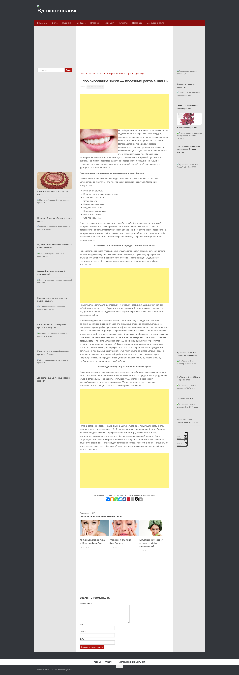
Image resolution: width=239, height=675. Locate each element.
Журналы (123, 23)
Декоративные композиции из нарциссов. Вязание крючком (188, 149)
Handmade (81, 23)
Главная (97, 662)
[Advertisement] (124, 46)
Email (82, 632)
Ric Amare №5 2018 (185, 399)
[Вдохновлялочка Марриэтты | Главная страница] (56, 10)
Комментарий (86, 603)
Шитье (55, 23)
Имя (82, 625)
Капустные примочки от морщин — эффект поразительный (151, 543)
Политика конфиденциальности (131, 662)
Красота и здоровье (108, 73)
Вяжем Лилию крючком (187, 127)
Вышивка (66, 23)
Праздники (137, 23)
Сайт (82, 639)
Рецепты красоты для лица (131, 73)
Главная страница (88, 73)
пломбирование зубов (95, 87)
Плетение (94, 23)
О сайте (108, 662)
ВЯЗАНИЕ (42, 23)
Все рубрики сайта (155, 23)
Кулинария (109, 23)
